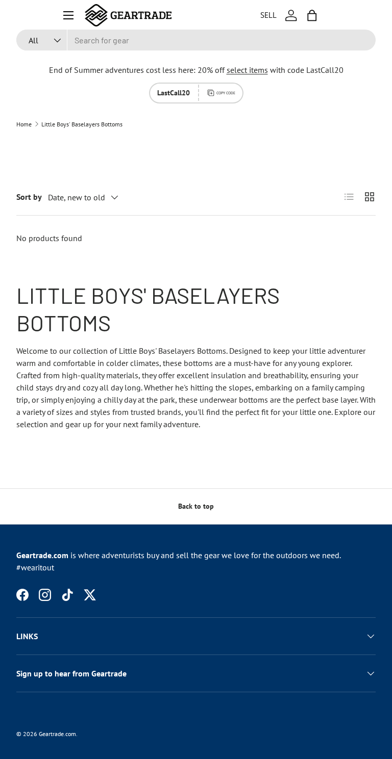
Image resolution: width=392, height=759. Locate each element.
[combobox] (196, 40)
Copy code (225, 92)
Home (24, 124)
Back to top (196, 506)
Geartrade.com (57, 734)
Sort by (29, 197)
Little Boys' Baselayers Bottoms (81, 124)
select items (247, 70)
